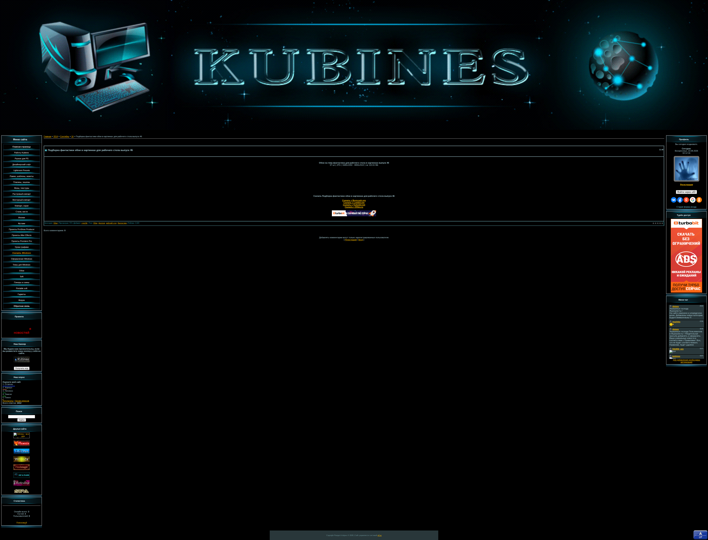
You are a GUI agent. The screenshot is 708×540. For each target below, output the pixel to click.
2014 (55, 136)
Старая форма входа (686, 207)
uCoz (380, 535)
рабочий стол (111, 223)
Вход (360, 240)
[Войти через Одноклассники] (699, 200)
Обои (55, 223)
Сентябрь (64, 136)
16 (72, 136)
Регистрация (351, 240)
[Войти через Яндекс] (686, 200)
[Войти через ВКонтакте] (673, 200)
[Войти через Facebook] (680, 200)
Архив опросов (22, 401)
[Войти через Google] (693, 200)
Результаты (8, 401)
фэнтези (101, 223)
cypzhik (84, 223)
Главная (47, 136)
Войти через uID (686, 192)
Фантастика (122, 223)
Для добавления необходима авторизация (686, 361)
